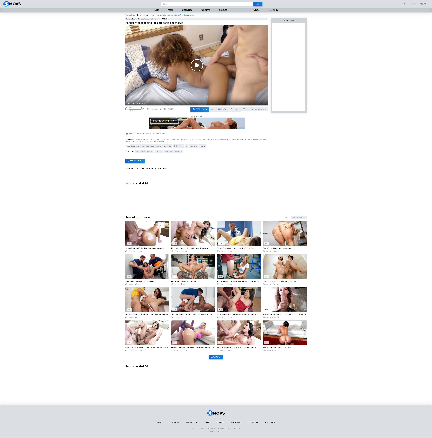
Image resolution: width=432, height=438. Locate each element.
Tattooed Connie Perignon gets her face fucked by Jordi (191, 314)
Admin (131, 133)
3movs (220, 431)
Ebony (143, 151)
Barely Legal (194, 146)
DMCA (207, 422)
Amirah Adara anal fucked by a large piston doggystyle (144, 248)
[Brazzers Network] (197, 128)
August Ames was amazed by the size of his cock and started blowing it (239, 281)
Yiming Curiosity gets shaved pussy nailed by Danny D (236, 314)
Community (273, 10)
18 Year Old (178, 151)
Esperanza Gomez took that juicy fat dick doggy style (190, 248)
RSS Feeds (220, 422)
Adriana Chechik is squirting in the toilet (139, 281)
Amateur (202, 146)
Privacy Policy (192, 422)
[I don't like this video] (142, 109)
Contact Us (253, 422)
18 (186, 146)
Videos (170, 10)
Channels (255, 10)
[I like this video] (126, 109)
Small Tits (159, 151)
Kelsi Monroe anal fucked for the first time (278, 347)
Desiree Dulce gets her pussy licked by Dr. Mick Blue (235, 248)
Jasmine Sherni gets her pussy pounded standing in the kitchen (147, 314)
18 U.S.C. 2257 (269, 422)
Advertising (236, 422)
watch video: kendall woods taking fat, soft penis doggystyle (172, 15)
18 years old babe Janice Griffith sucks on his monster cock (284, 314)
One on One (145, 146)
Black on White (178, 146)
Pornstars (205, 10)
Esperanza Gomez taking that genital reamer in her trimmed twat (147, 347)
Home (156, 10)
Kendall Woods (161, 133)
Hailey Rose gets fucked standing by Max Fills (279, 281)
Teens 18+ (168, 151)
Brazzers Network (144, 133)
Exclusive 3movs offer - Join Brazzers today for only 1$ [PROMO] (147, 19)
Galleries (223, 10)
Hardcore (150, 151)
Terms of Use (173, 422)
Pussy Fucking (156, 146)
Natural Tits (167, 146)
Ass (137, 151)
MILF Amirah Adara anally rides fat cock (185, 281)
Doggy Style (135, 146)
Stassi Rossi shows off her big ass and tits (278, 248)
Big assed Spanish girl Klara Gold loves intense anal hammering (193, 347)
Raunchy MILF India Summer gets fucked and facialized (237, 347)
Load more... (216, 357)
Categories (187, 10)
